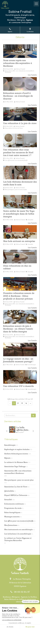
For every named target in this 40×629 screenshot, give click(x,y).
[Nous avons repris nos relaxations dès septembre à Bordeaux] (20, 51)
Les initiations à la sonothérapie (17, 534)
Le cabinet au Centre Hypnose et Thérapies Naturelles (17, 539)
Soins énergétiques (12, 512)
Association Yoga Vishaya (15, 466)
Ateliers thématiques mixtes (16, 454)
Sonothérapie (9, 445)
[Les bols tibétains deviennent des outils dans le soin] (20, 172)
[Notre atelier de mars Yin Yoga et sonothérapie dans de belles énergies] (20, 202)
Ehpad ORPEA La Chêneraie (15, 495)
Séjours (7, 458)
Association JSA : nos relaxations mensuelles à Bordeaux (17, 472)
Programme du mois (12, 508)
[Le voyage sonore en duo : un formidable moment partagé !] (20, 349)
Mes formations (10, 525)
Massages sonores (12, 517)
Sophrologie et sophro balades (16, 449)
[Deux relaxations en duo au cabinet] (20, 256)
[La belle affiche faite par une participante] (12, 429)
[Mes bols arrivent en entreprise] (20, 232)
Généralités (9, 491)
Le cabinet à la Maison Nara (16, 462)
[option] (20, 430)
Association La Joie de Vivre (15, 487)
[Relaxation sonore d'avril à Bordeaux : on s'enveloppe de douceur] (20, 84)
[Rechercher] (33, 415)
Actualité (8, 499)
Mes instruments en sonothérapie (18, 529)
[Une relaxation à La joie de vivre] (20, 114)
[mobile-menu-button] (36, 3)
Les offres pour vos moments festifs (18, 521)
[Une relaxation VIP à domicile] (20, 377)
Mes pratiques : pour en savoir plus (18, 480)
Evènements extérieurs (14, 504)
